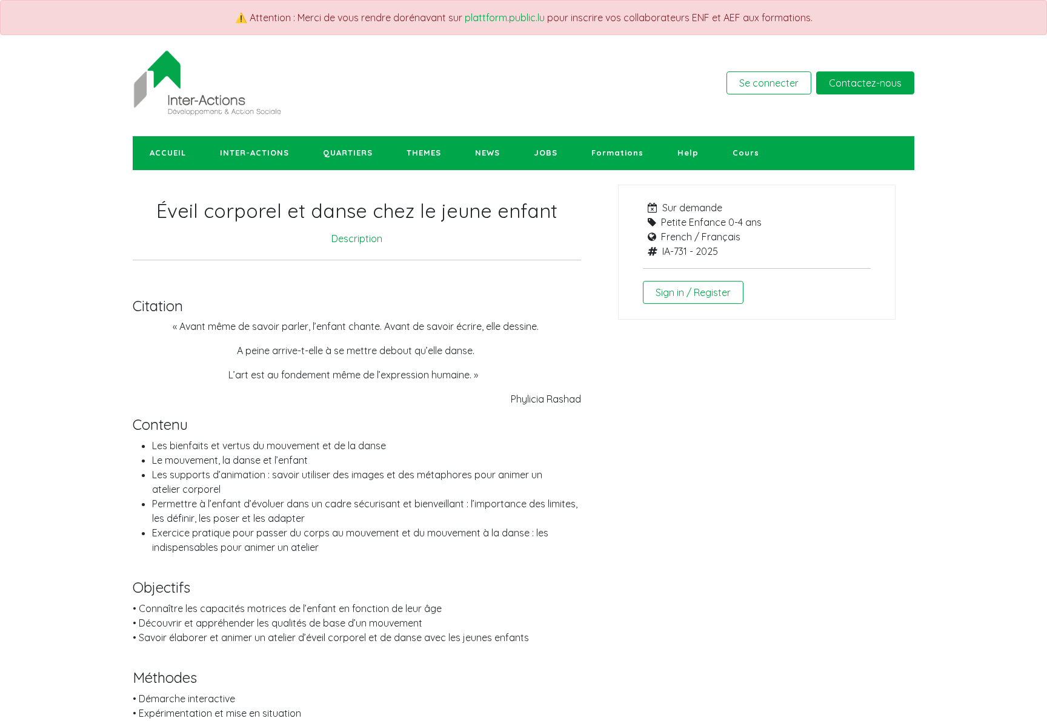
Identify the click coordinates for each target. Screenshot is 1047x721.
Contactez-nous (865, 83)
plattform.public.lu (505, 18)
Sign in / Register (693, 292)
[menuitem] (168, 153)
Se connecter (769, 83)
